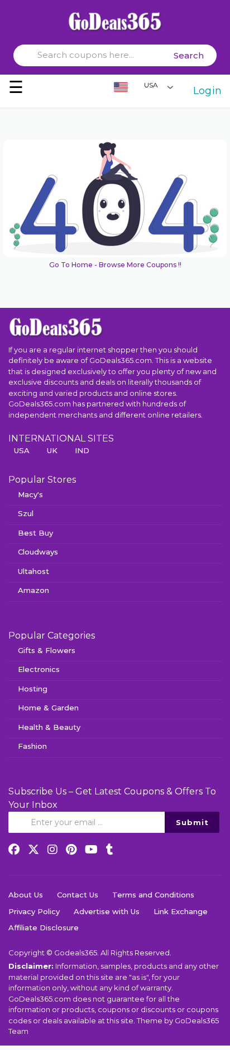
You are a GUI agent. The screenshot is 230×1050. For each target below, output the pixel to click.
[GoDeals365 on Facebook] (14, 849)
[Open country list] (170, 87)
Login (207, 91)
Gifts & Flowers (46, 650)
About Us (25, 894)
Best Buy (35, 532)
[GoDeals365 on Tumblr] (109, 849)
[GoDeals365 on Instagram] (52, 849)
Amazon (33, 590)
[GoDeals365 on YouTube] (91, 849)
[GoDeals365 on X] (33, 849)
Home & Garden (48, 707)
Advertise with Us (107, 911)
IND (82, 450)
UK (52, 450)
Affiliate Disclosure (43, 927)
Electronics (39, 669)
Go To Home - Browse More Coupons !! (115, 265)
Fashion (32, 746)
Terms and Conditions (153, 894)
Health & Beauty (49, 727)
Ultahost (33, 571)
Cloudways (38, 551)
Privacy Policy (34, 911)
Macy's (30, 494)
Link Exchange (181, 911)
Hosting (32, 688)
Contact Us (77, 894)
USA (22, 450)
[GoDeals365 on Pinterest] (71, 849)
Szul (25, 513)
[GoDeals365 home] (55, 326)
